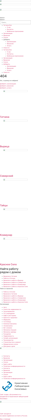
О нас (9, 27)
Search (2, 17)
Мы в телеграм (5, 419)
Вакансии (6, 35)
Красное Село (8, 264)
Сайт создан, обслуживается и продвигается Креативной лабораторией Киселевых (14, 396)
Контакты (10, 29)
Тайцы (4, 205)
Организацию (11, 41)
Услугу (9, 46)
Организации (7, 33)
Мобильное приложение (15, 31)
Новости (6, 48)
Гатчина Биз (7, 25)
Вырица (4, 146)
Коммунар (6, 234)
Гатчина (4, 116)
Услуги (5, 37)
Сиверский (6, 175)
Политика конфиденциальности (14, 366)
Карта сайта (7, 364)
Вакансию (10, 43)
